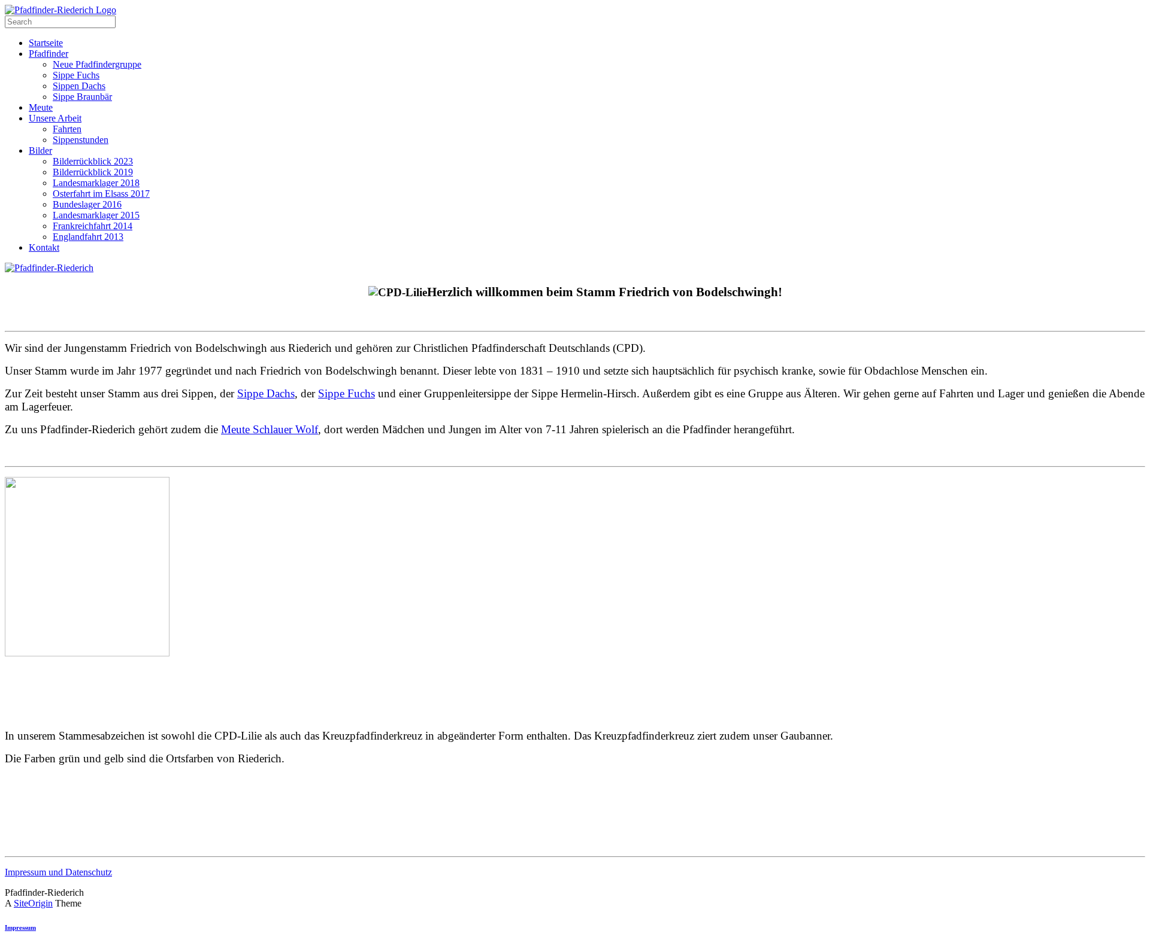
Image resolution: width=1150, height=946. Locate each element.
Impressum (20, 927)
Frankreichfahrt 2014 (92, 226)
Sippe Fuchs (76, 75)
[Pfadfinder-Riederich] (60, 10)
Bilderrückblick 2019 (93, 172)
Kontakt (44, 247)
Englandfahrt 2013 (88, 237)
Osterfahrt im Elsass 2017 (101, 193)
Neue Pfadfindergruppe (97, 64)
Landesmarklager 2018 (96, 183)
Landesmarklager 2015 (96, 215)
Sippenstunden (80, 140)
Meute (41, 107)
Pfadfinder (48, 53)
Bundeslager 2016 (87, 204)
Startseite (46, 43)
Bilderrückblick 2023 (93, 161)
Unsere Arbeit (55, 118)
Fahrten (67, 129)
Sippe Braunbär (82, 97)
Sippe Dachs (266, 393)
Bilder (40, 150)
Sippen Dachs (79, 86)
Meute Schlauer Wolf (269, 429)
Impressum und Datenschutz (58, 872)
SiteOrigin (33, 903)
